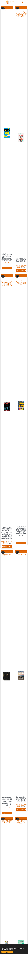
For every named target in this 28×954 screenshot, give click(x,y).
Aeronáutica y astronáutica (21, 527)
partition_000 (4, 258)
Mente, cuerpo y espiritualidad (7, 257)
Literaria (22, 799)
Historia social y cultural (7, 255)
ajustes (11, 949)
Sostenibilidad (9, 538)
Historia (6, 800)
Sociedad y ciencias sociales (21, 262)
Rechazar (10, 951)
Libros (11, 255)
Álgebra (3, 527)
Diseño (7, 798)
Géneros (8, 799)
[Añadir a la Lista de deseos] (3, 8)
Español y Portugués (19, 796)
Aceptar (4, 951)
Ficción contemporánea (20, 797)
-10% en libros (5, 253)
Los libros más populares (7, 533)
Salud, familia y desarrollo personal (6, 259)
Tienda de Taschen (6, 804)
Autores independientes (6, 527)
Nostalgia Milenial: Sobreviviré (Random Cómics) (6, 11)
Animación (7, 527)
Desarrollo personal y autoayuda (7, 530)
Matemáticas (4, 534)
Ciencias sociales (9, 528)
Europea (24, 796)
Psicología (6, 535)
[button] (22, 2)
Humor (8, 255)
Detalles (18, 267)
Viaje (22, 535)
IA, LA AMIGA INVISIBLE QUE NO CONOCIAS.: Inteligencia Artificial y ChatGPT (21, 822)
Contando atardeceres (21, 554)
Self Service (10, 259)
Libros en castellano (5, 256)
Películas (7, 802)
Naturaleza (18, 534)
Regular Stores (23, 260)
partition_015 (9, 258)
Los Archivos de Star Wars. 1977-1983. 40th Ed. (6, 555)
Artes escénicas (8, 797)
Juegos (18, 531)
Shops (3, 260)
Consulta (3, 254)
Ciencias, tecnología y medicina (7, 529)
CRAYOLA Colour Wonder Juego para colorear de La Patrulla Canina (7, 821)
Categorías (9, 253)
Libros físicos (18, 260)
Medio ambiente (9, 534)
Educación (21, 258)
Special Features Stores (8, 260)
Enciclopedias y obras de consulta (21, 530)
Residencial (6, 803)
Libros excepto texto (23, 259)
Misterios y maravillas (22, 533)
